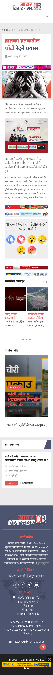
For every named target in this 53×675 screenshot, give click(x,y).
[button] (23, 339)
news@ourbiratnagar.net (28, 641)
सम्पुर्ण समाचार (36, 576)
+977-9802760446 (22, 625)
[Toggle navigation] (4, 18)
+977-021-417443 (19, 621)
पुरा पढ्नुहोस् (43, 563)
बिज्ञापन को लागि (17, 576)
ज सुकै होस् (14, 475)
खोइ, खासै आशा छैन (17, 471)
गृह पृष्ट (5, 29)
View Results (26, 482)
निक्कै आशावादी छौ (17, 466)
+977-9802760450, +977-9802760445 (27, 629)
